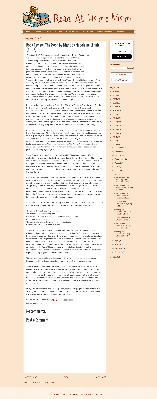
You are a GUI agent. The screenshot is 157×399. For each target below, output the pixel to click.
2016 (115, 129)
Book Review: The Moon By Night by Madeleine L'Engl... (122, 180)
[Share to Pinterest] (72, 300)
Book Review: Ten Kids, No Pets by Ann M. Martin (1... (123, 188)
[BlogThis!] (66, 300)
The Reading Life (54, 32)
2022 (115, 107)
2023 (115, 103)
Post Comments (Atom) (44, 382)
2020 (115, 114)
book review (37, 303)
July (117, 167)
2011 (115, 257)
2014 (115, 137)
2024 (115, 99)
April (117, 241)
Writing (120, 32)
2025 (115, 95)
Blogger (99, 395)
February (119, 248)
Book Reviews (72, 32)
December (119, 148)
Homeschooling (104, 32)
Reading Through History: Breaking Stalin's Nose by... (122, 234)
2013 (115, 141)
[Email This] (64, 300)
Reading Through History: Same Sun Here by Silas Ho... (122, 212)
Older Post (100, 377)
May (117, 174)
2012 (115, 145)
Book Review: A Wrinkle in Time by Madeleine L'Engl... (122, 226)
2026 (115, 91)
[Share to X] (68, 300)
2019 (115, 118)
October (118, 155)
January (118, 252)
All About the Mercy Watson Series (122, 219)
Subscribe (121, 56)
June (117, 171)
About (39, 32)
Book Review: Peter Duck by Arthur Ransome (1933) (122, 196)
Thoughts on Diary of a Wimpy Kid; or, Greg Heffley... (123, 204)
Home (29, 32)
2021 (115, 110)
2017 (115, 126)
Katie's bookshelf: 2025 (121, 74)
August (118, 163)
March (117, 245)
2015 (115, 133)
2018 (115, 122)
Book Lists (88, 32)
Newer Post (30, 377)
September (120, 159)
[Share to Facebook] (70, 300)
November (119, 152)
